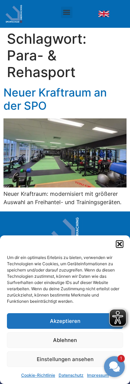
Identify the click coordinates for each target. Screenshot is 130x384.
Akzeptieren (65, 321)
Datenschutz (71, 375)
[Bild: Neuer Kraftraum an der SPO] (103, 14)
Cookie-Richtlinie (38, 375)
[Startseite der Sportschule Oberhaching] (20, 13)
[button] (119, 244)
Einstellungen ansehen (65, 359)
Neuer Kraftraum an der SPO (55, 99)
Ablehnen (65, 340)
